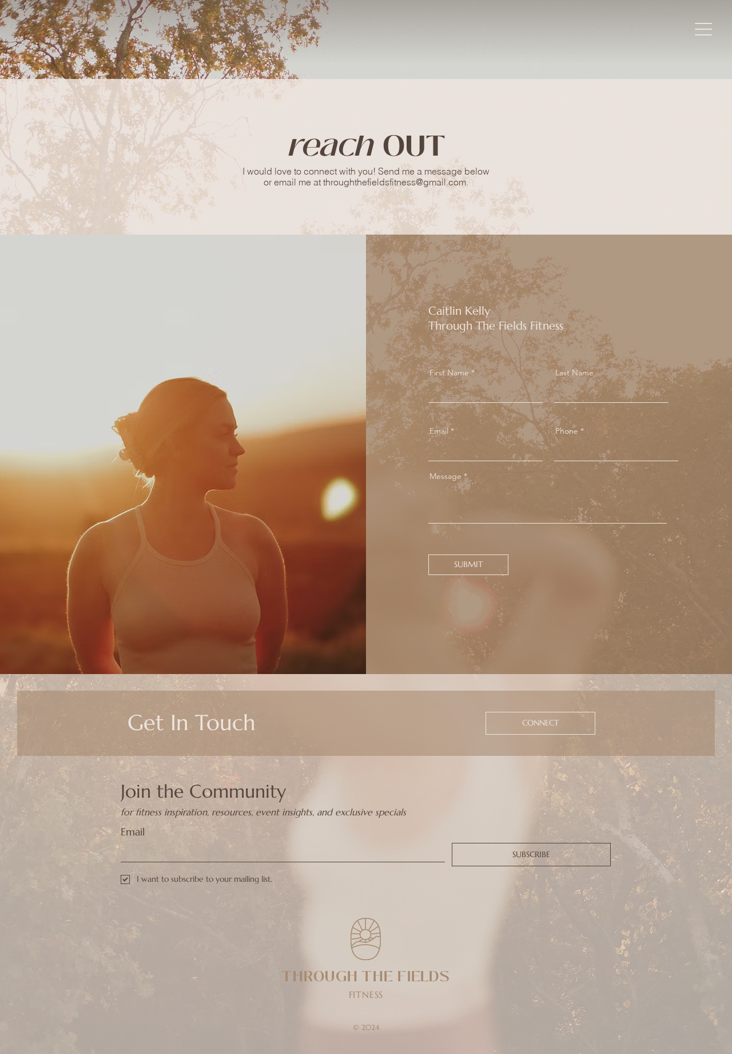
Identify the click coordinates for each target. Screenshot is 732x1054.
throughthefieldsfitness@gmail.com (394, 182)
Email (438, 431)
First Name (449, 372)
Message (445, 476)
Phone (566, 431)
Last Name (574, 372)
